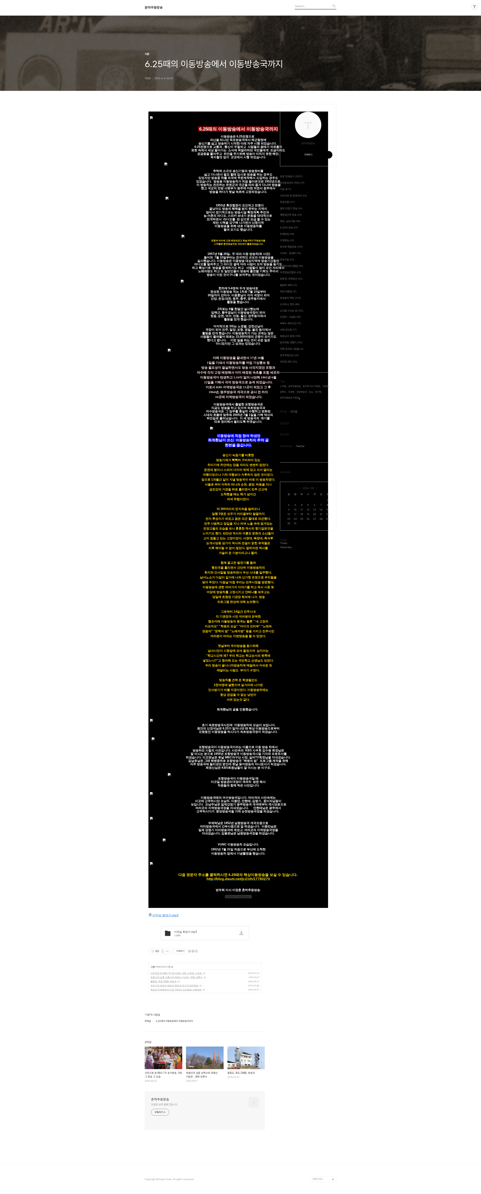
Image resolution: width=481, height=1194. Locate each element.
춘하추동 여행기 (291, 342)
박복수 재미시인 (290, 323)
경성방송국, (301, 391)
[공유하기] (162, 951)
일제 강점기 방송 (291, 208)
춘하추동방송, (294, 386)
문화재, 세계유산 (291, 278)
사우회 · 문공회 (290, 253)
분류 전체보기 (291, 176)
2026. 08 (308, 488)
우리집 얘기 (288, 361)
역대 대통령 (288, 291)
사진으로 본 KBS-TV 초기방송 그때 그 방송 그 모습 (176, 973)
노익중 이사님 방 (291, 310)
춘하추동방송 (154, 7)
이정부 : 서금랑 (290, 316)
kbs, (311, 391)
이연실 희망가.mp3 (164, 915)
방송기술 (287, 259)
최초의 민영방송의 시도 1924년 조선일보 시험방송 (176, 989)
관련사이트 (317, 1179)
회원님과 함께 (290, 336)
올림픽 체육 (288, 285)
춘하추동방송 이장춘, (290, 397)
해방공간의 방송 (291, 214)
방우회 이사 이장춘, (312, 386)
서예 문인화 (288, 329)
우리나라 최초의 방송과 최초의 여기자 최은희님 (174, 985)
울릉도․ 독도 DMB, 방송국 (164, 981)
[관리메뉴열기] (474, 6)
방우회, (318, 391)
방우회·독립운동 (291, 246)
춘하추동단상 (289, 355)
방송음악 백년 (290, 297)
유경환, (291, 391)
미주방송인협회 (290, 272)
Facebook (286, 446)
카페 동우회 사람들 (291, 348)
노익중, (283, 386)
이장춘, (325, 386)
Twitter (300, 446)
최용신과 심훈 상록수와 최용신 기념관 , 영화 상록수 (176, 977)
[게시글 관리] (167, 951)
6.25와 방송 (289, 227)
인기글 (293, 411)
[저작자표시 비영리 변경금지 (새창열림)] (193, 951)
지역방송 (287, 240)
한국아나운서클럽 (291, 265)
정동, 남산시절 (290, 221)
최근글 (283, 411)
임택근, (283, 391)
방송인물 (287, 202)
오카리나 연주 (289, 304)
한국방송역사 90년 (292, 182)
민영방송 (287, 233)
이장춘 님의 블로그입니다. (164, 1104)
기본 (153, 966)
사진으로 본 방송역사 (293, 195)
